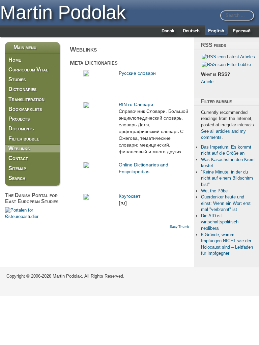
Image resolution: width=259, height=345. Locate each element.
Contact (18, 158)
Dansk (168, 30)
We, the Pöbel (215, 190)
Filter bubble (23, 139)
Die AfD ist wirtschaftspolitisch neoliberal (219, 222)
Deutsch (191, 30)
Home (14, 60)
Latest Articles (241, 56)
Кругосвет (129, 196)
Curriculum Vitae (28, 69)
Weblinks (19, 148)
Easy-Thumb (179, 226)
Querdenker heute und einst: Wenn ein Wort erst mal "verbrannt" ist (226, 203)
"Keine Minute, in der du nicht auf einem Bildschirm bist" (227, 178)
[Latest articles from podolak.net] (214, 56)
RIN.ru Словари (136, 104)
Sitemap (17, 168)
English (216, 30)
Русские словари (137, 73)
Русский (242, 30)
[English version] (32, 213)
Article (207, 81)
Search (16, 178)
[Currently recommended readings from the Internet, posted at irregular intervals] (214, 64)
